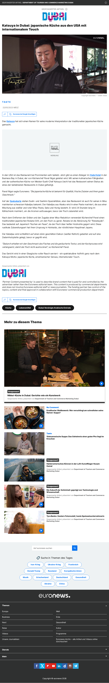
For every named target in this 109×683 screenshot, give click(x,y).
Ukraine (47, 584)
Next (4, 622)
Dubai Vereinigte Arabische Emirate (55, 307)
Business (6, 617)
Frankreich (73, 564)
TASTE (6, 102)
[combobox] (54, 548)
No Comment (53, 407)
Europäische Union (73, 571)
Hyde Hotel (95, 175)
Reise (4, 628)
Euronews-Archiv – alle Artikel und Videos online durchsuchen (76, 640)
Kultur (58, 628)
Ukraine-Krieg (54, 564)
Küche (8, 307)
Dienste (5, 650)
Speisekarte (15, 201)
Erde (58, 617)
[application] (54, 64)
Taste (49, 433)
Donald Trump (33, 571)
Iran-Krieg (35, 564)
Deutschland (62, 577)
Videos (5, 633)
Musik (25, 577)
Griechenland (42, 577)
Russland (52, 571)
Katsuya (11, 121)
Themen (5, 605)
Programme (61, 633)
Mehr (4, 656)
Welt (58, 611)
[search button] (74, 548)
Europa (5, 611)
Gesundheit (81, 577)
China (62, 584)
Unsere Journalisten (10, 639)
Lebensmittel (25, 307)
